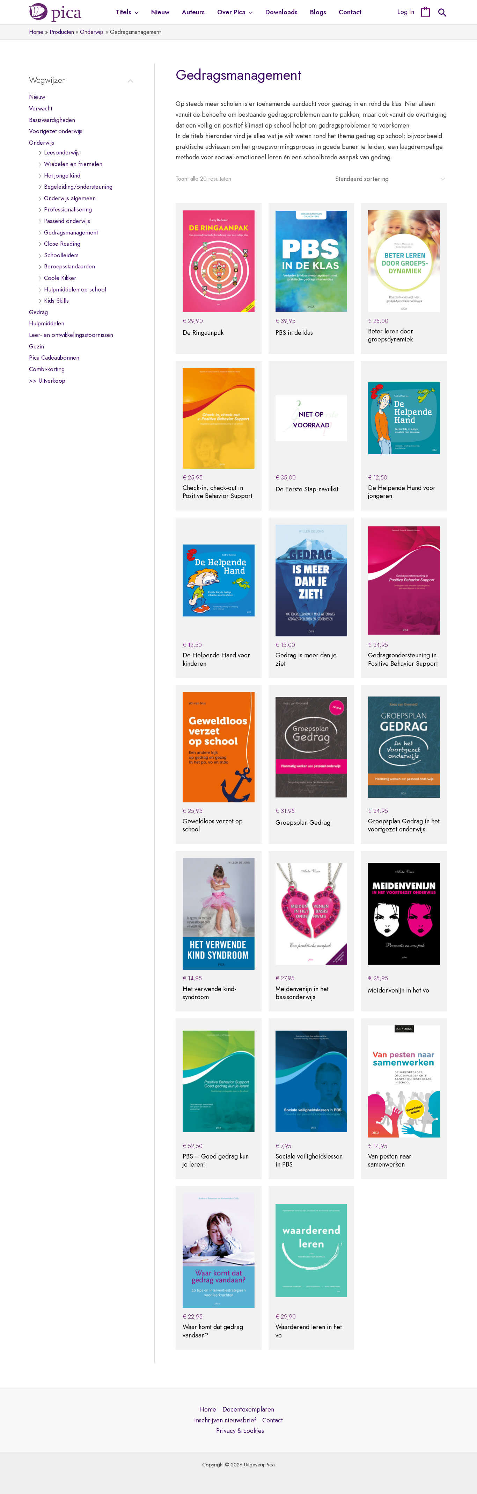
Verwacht (40, 108)
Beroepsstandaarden (69, 266)
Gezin (36, 346)
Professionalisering (68, 209)
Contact (272, 1420)
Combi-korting (47, 369)
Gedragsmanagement (71, 232)
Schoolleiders (61, 255)
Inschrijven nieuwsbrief (225, 1420)
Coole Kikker (60, 278)
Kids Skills (56, 301)
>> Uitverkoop (47, 380)
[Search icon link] (442, 14)
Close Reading (62, 244)
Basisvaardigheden (52, 120)
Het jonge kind (62, 175)
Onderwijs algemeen (70, 198)
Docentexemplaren (248, 1409)
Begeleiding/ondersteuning (78, 187)
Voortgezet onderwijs (55, 131)
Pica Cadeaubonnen (54, 358)
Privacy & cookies (240, 1430)
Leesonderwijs (62, 153)
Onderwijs (41, 143)
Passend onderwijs (67, 221)
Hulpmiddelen (46, 323)
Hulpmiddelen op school (75, 289)
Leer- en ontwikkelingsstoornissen (71, 335)
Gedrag (38, 312)
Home (207, 1409)
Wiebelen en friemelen (73, 164)
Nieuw (37, 97)
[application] (135, 12)
